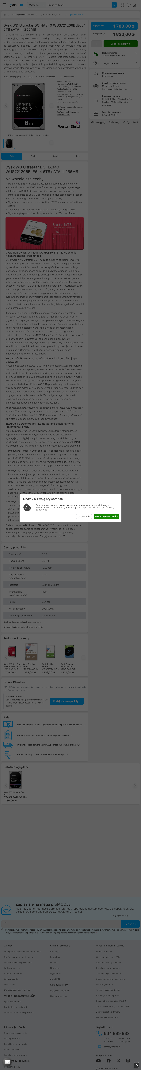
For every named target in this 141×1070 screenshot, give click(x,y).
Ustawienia (84, 516)
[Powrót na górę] (136, 1065)
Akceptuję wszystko (106, 516)
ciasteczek (63, 505)
